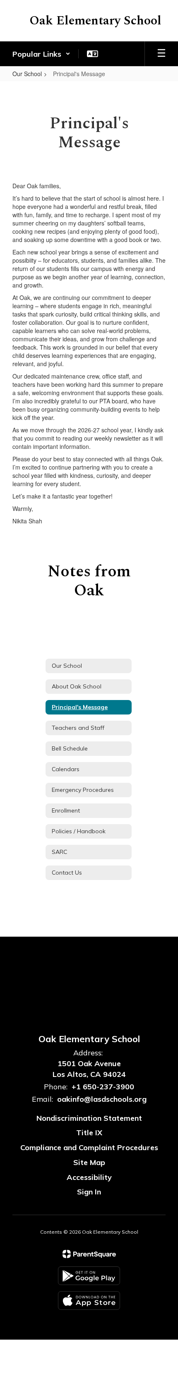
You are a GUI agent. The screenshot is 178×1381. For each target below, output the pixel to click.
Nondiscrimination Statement (89, 1118)
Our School (27, 74)
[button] (41, 53)
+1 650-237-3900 (103, 1086)
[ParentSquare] (89, 1254)
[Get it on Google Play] (89, 1275)
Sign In (89, 1191)
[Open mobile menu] (161, 53)
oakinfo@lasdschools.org (102, 1099)
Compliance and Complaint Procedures (89, 1147)
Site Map (89, 1162)
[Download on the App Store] (89, 1300)
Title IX (89, 1132)
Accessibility (89, 1177)
